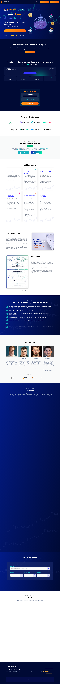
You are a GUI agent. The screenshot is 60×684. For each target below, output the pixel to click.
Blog (31, 671)
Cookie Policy (18, 671)
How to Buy (18, 1)
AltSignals (16, 22)
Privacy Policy (14, 671)
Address (12, 566)
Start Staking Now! (30, 52)
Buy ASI (54, 1)
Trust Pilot (46, 148)
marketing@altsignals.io (49, 668)
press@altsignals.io (46, 669)
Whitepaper (23, 1)
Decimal (39, 572)
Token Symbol (27, 572)
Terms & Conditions (8, 671)
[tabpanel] (12, 126)
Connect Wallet (44, 1)
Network (12, 572)
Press (28, 1)
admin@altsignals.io (46, 671)
